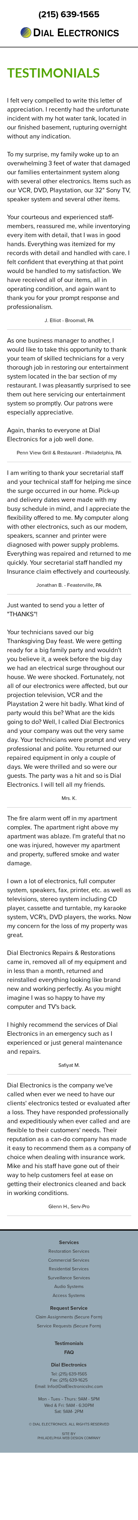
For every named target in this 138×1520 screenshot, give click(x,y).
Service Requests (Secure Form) (69, 1326)
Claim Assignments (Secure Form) (69, 1317)
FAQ (69, 1352)
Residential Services (69, 1269)
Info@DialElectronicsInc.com (75, 1386)
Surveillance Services (69, 1278)
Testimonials (69, 1343)
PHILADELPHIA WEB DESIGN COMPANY (69, 1438)
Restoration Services (69, 1251)
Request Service (69, 1308)
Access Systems (69, 1295)
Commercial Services (69, 1260)
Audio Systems (69, 1286)
